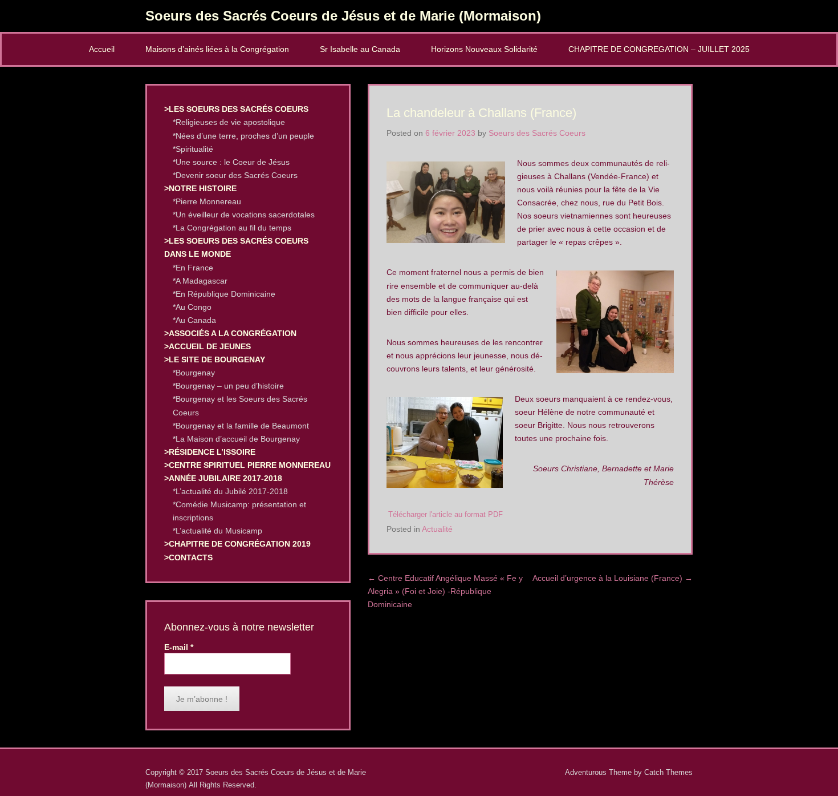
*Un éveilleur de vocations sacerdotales (244, 214)
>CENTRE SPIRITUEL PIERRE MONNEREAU (247, 465)
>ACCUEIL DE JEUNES (207, 346)
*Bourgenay (194, 372)
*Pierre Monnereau (207, 201)
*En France (193, 267)
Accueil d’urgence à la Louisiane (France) (612, 578)
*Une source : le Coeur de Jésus (231, 162)
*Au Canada (194, 320)
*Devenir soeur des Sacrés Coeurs (235, 175)
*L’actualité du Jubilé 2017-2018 (230, 491)
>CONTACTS (188, 557)
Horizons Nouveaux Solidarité (484, 49)
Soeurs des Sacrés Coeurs (537, 133)
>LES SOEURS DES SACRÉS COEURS (236, 109)
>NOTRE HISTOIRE (200, 188)
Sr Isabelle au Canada (360, 49)
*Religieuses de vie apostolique (229, 122)
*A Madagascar (200, 280)
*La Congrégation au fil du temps (232, 227)
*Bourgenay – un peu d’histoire (228, 385)
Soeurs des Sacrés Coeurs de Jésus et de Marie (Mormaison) (343, 15)
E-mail (178, 647)
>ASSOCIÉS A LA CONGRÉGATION (230, 333)
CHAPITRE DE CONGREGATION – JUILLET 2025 (659, 49)
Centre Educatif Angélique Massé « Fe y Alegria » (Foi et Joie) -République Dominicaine (445, 591)
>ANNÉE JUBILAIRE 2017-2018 (223, 478)
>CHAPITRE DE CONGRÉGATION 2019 (237, 543)
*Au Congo (192, 307)
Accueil (102, 49)
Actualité (437, 529)
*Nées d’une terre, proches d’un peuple (243, 135)
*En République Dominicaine (224, 293)
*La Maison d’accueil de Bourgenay (236, 438)
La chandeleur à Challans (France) (481, 113)
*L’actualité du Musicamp (217, 530)
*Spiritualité (193, 148)
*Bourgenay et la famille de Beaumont (241, 425)
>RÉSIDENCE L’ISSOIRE (209, 451)
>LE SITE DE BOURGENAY (214, 359)
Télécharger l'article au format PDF (445, 515)
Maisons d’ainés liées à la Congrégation (217, 49)
